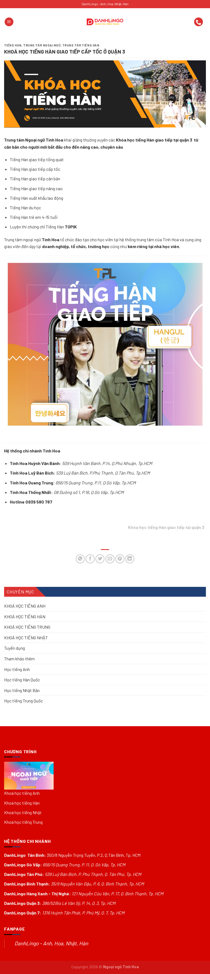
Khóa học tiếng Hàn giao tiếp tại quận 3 (154, 139)
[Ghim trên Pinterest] (119, 558)
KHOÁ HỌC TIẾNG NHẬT (26, 637)
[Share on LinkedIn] (129, 558)
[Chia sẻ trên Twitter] (99, 558)
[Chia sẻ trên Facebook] (90, 558)
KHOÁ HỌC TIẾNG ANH (24, 605)
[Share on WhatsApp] (80, 558)
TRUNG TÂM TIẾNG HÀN (81, 45)
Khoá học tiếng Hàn (22, 802)
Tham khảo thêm (19, 658)
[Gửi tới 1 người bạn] (110, 558)
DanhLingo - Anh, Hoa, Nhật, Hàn (51, 943)
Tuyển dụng (14, 648)
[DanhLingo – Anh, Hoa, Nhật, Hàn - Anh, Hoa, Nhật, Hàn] (105, 22)
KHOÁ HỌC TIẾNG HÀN (24, 616)
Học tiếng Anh (17, 669)
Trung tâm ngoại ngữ (42, 45)
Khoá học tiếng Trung (23, 822)
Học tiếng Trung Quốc (23, 701)
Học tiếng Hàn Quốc (22, 679)
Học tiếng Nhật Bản (22, 690)
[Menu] (9, 22)
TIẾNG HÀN (13, 45)
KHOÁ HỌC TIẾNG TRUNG (27, 626)
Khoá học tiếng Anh (22, 793)
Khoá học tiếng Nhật (23, 812)
